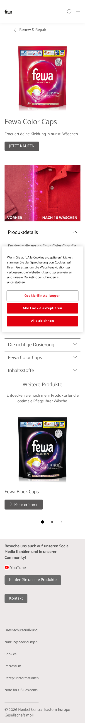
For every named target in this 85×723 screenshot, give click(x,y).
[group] (42, 469)
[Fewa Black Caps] (42, 461)
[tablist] (43, 522)
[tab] (42, 522)
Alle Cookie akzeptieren (42, 308)
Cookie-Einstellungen (42, 296)
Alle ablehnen (42, 321)
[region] (42, 289)
